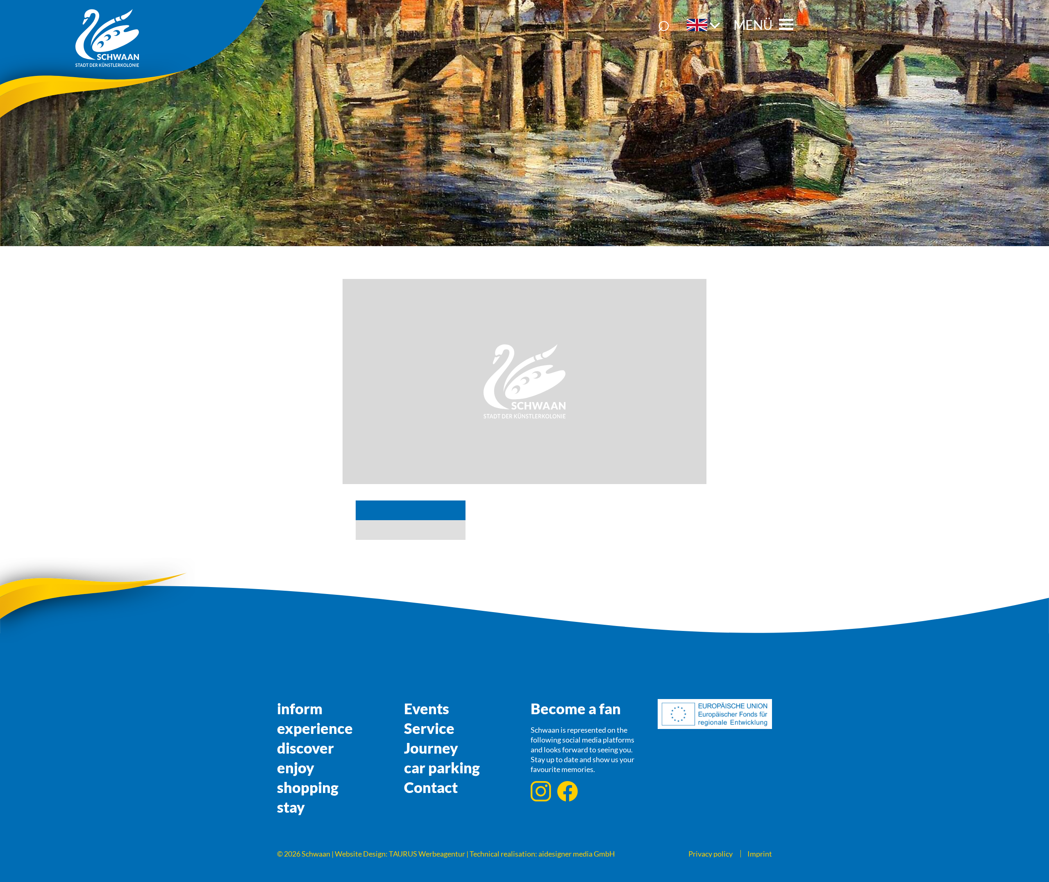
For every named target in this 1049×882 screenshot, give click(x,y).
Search (663, 25)
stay (291, 807)
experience (315, 728)
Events (426, 708)
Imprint (759, 853)
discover (305, 748)
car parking (442, 768)
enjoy (295, 768)
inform (299, 708)
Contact (431, 787)
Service (429, 728)
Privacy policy (710, 853)
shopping (307, 787)
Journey (431, 748)
